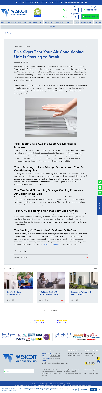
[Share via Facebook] (15, 251)
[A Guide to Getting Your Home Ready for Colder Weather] (51, 280)
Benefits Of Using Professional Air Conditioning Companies (17, 293)
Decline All (83, 390)
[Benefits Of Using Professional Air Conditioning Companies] (18, 280)
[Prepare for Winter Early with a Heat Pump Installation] (83, 280)
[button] (90, 16)
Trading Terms (65, 384)
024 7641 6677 (56, 353)
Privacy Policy (12, 391)
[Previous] (5, 2)
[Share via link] (30, 251)
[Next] (96, 2)
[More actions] (86, 46)
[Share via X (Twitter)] (20, 251)
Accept (93, 390)
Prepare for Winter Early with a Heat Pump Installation (81, 293)
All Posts (7, 33)
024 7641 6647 (55, 356)
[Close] (99, 389)
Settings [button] (74, 390)
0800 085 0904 (55, 358)
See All (95, 268)
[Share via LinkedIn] (25, 251)
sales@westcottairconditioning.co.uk (55, 363)
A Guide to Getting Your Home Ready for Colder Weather (49, 293)
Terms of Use (36, 384)
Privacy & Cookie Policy (50, 384)
